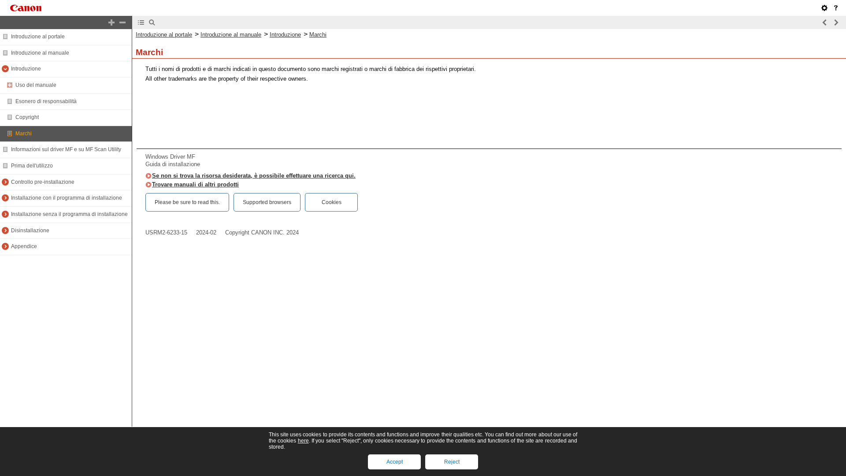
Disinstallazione (30, 230)
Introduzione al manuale (40, 53)
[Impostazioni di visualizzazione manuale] (824, 8)
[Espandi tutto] (111, 22)
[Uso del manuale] (836, 8)
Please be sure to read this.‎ (187, 202)
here (303, 441)
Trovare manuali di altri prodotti (195, 184)
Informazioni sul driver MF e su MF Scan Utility (66, 149)
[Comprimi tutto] (122, 22)
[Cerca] (152, 22)
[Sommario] (141, 22)
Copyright (27, 117)
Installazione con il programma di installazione (66, 198)
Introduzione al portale (38, 36)
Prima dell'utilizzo (32, 166)
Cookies (331, 202)
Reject (452, 462)
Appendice (24, 246)
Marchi (23, 133)
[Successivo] (836, 22)
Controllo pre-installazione (42, 182)
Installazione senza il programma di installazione (69, 214)
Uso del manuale (35, 85)
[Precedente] (825, 22)
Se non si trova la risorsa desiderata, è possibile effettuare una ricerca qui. (254, 175)
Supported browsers (267, 202)
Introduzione (26, 69)
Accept (394, 462)
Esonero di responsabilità (46, 101)
